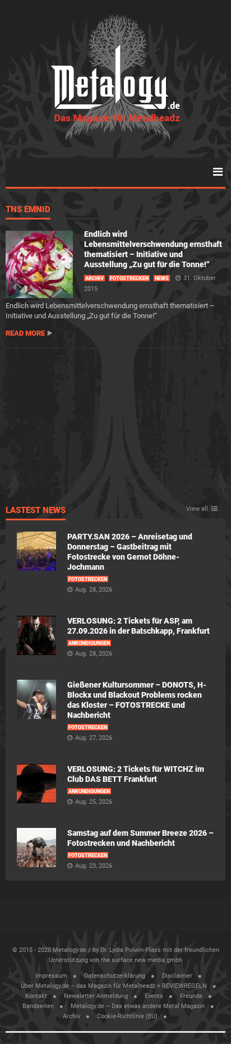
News (162, 278)
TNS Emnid (28, 209)
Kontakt (36, 996)
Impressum (51, 975)
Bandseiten (38, 1006)
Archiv (94, 278)
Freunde (191, 996)
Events (154, 996)
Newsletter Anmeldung (96, 996)
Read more (25, 333)
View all (197, 509)
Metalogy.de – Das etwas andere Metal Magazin (138, 1006)
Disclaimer (177, 975)
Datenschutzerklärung (114, 975)
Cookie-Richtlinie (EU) (127, 1016)
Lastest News (36, 510)
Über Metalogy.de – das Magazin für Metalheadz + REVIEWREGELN (114, 986)
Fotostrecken (129, 278)
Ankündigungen (89, 643)
